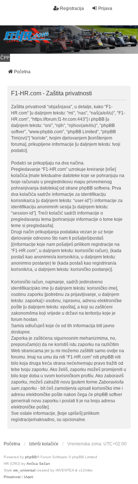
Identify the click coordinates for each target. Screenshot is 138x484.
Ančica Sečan (38, 464)
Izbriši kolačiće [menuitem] (44, 443)
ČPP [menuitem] (5, 57)
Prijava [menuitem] (105, 8)
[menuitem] (12, 477)
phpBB (31, 457)
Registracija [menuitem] (72, 8)
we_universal (24, 470)
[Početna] (69, 39)
